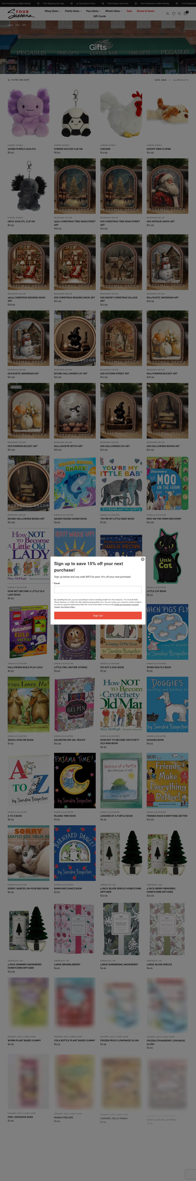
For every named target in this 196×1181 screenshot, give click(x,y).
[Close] (143, 559)
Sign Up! (98, 615)
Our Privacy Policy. (68, 607)
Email (57, 583)
